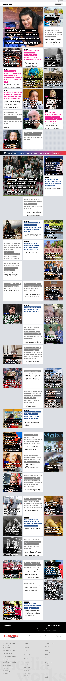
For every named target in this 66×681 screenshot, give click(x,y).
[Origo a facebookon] (49, 625)
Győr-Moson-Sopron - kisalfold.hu (9, 656)
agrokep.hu (26, 658)
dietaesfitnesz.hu (27, 676)
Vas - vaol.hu (5, 670)
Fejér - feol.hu (5, 654)
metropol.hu (47, 655)
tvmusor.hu (47, 646)
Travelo (31, 1)
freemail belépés (59, 4)
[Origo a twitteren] (51, 625)
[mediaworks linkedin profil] (60, 636)
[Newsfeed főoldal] (7, 625)
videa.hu (46, 668)
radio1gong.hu (48, 676)
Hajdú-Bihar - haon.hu (7, 657)
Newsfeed (21, 1)
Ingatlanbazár (48, 1)
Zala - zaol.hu (5, 673)
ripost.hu (46, 654)
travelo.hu (26, 675)
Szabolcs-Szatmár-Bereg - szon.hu (10, 667)
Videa (17, 1)
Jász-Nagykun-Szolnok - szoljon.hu (10, 661)
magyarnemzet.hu (27, 645)
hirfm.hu (46, 677)
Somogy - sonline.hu (7, 665)
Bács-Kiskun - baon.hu (7, 645)
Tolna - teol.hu (5, 668)
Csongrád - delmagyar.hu (8, 651)
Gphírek (35, 1)
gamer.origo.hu (27, 669)
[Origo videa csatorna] (56, 625)
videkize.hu (47, 644)
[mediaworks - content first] (11, 636)
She (39, 1)
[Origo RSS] (59, 625)
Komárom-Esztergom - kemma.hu (9, 662)
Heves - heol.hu (6, 659)
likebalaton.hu (26, 670)
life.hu (46, 657)
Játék (53, 1)
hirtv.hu (25, 648)
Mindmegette (12, 1)
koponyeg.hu (47, 666)
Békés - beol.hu (6, 648)
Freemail (26, 1)
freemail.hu (47, 665)
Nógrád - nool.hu (6, 664)
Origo (5, 1)
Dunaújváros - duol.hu (7, 653)
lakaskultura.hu (27, 667)
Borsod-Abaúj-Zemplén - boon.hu (9, 650)
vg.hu (25, 656)
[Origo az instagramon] (54, 625)
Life (8, 1)
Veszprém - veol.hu (6, 671)
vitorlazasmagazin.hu (49, 643)
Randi (43, 1)
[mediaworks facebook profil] (57, 636)
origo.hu (25, 650)
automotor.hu (26, 666)
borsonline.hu (47, 652)
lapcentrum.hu (48, 669)
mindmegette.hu (27, 673)
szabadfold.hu (26, 647)
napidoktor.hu (26, 672)
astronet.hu (26, 664)
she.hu (46, 658)
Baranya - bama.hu (6, 647)
